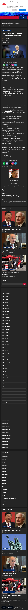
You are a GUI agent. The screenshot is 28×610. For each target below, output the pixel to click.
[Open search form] (17, 17)
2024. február (5, 384)
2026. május (5, 302)
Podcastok (4, 489)
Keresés (4, 280)
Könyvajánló (5, 474)
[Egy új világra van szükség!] (14, 241)
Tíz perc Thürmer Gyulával (9, 498)
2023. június (5, 408)
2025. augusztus (6, 329)
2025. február (5, 347)
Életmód (4, 462)
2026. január (5, 314)
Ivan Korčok (7, 189)
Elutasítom (10, 607)
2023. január (5, 423)
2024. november (6, 356)
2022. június (5, 444)
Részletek (3, 603)
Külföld (4, 30)
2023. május (5, 411)
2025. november (6, 320)
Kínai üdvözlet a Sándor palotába (11, 229)
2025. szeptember (6, 326)
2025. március (5, 344)
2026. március (5, 308)
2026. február (5, 311)
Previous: (11, 195)
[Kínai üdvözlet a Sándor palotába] (14, 219)
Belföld (5, 247)
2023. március (5, 417)
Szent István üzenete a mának (11, 552)
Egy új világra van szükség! (10, 251)
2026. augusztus (6, 293)
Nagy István (6, 231)
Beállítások (17, 607)
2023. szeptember (6, 399)
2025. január (5, 350)
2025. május (5, 338)
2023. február (5, 420)
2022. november (6, 429)
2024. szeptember (6, 363)
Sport (3, 495)
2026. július (5, 296)
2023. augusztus (6, 402)
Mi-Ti (5, 225)
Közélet (4, 477)
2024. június (5, 372)
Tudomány (4, 501)
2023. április (5, 414)
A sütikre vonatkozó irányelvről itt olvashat (10, 605)
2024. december (6, 353)
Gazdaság (4, 465)
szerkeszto (6, 38)
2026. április (5, 305)
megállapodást (8, 110)
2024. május (5, 375)
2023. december (6, 390)
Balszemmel (5, 456)
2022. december (6, 426)
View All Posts (19, 186)
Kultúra (4, 483)
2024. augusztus (6, 366)
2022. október (5, 432)
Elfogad (4, 607)
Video (24, 17)
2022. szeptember (6, 435)
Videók (3, 504)
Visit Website (9, 186)
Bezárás (14, 9)
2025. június (5, 335)
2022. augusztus (6, 438)
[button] (2, 17)
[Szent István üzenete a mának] (14, 542)
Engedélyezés (23, 9)
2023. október (5, 396)
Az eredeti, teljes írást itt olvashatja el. (11, 157)
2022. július (5, 441)
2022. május (5, 447)
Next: (14, 201)
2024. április (5, 378)
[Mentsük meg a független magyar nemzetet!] (14, 263)
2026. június (5, 299)
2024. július (5, 369)
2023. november (6, 393)
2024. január (5, 387)
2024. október (5, 359)
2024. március (5, 381)
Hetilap (4, 468)
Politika (8, 30)
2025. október (5, 323)
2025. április (5, 341)
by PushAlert (4, 11)
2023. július (5, 405)
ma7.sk (4, 80)
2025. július (5, 332)
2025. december (6, 317)
